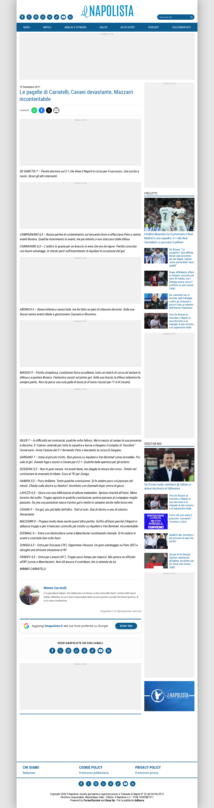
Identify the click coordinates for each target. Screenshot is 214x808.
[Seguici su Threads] (49, 17)
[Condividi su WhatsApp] (34, 110)
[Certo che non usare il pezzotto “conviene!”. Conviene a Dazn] (156, 522)
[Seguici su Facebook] (22, 17)
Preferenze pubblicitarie (94, 773)
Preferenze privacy (146, 773)
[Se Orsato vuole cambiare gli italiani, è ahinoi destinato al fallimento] (169, 465)
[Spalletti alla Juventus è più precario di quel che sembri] (156, 541)
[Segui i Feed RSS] (70, 17)
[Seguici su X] (29, 17)
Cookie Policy (91, 767)
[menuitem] (26, 27)
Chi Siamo (31, 767)
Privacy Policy (148, 767)
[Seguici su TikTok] (56, 17)
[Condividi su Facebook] (42, 110)
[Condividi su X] (49, 110)
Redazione (29, 773)
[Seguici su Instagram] (36, 17)
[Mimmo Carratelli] (30, 595)
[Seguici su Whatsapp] (42, 17)
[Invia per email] (56, 110)
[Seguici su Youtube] (63, 17)
